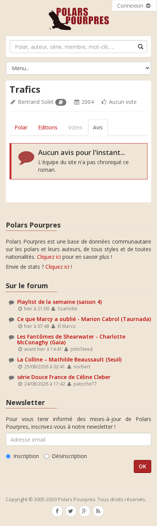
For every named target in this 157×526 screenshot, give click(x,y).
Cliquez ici (49, 256)
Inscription (26, 456)
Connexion (131, 5)
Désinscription (69, 456)
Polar (20, 127)
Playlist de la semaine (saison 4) (59, 301)
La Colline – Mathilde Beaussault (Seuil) (69, 359)
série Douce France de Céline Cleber (64, 377)
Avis (98, 127)
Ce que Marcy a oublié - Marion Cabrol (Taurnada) (84, 319)
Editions (48, 127)
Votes (75, 127)
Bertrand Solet (36, 101)
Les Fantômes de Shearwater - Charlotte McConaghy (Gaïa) (71, 339)
